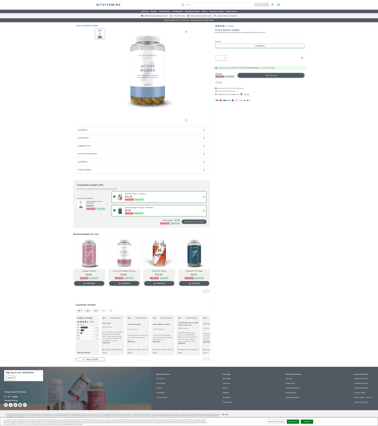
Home (78, 25)
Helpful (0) (108, 349)
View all (246, 94)
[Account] (273, 4)
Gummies (144, 11)
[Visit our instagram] (6, 405)
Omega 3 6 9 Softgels (194, 271)
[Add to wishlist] (301, 58)
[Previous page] (204, 359)
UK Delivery (160, 393)
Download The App (361, 388)
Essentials (226, 397)
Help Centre (160, 383)
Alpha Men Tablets (159, 271)
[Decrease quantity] (217, 58)
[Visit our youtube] (20, 405)
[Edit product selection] (204, 197)
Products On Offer (216, 11)
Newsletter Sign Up (361, 383)
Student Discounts (361, 402)
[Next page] (208, 359)
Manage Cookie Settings (276, 421)
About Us (288, 378)
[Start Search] (183, 4)
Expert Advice (231, 11)
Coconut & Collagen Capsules (124, 271)
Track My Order (161, 397)
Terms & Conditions (292, 388)
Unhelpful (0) (118, 349)
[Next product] (208, 291)
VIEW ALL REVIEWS (83, 352)
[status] (221, 58)
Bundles (154, 11)
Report (104, 352)
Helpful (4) (183, 349)
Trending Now (177, 11)
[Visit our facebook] (11, 405)
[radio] (260, 46)
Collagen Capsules (89, 271)
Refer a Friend (363, 397)
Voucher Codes (359, 393)
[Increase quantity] (225, 58)
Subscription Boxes (192, 11)
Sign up (10, 378)
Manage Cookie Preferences (15, 392)
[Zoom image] (186, 31)
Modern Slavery (290, 393)
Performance (227, 402)
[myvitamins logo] (108, 4)
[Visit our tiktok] (15, 405)
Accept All (307, 421)
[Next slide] (209, 266)
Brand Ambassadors (292, 397)
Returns (159, 388)
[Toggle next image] (186, 120)
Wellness (226, 393)
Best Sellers (227, 378)
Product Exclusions (361, 378)
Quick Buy (91, 283)
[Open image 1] (100, 34)
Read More (106, 342)
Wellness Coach (262, 4)
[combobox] (224, 4)
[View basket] (278, 4)
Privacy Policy (290, 383)
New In (204, 11)
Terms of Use (78, 424)
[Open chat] (25, 405)
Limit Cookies (293, 421)
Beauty (225, 388)
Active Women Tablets (90, 25)
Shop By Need (164, 11)
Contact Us (160, 378)
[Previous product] (204, 291)
